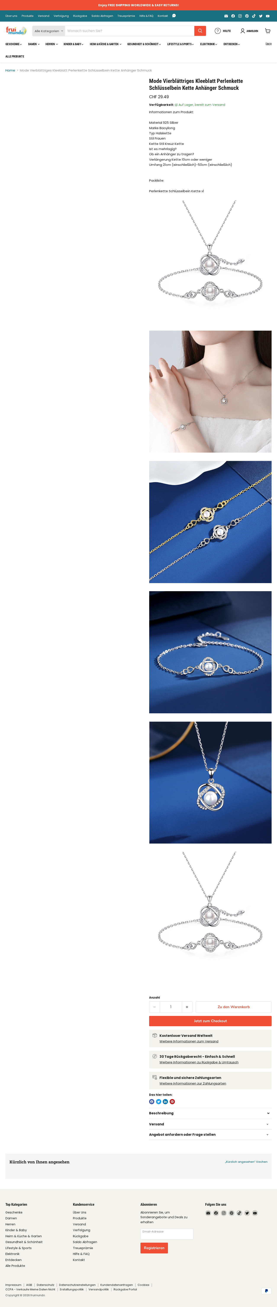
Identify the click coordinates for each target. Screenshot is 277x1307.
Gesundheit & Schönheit (143, 44)
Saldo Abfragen (102, 15)
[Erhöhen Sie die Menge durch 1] (187, 1006)
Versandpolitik (99, 1289)
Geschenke (12, 44)
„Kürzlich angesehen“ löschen (246, 1161)
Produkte (28, 15)
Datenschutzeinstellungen (77, 1285)
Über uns (11, 15)
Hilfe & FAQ (146, 15)
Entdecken (231, 44)
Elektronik (207, 44)
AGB (29, 1285)
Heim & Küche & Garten (104, 44)
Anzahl (154, 997)
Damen (32, 44)
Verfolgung (61, 15)
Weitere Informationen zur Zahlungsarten (192, 1083)
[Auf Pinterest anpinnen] (172, 1101)
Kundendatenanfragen (116, 1285)
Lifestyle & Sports (179, 44)
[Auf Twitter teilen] (158, 1101)
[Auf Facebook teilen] (151, 1101)
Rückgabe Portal (125, 1289)
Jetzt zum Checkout (210, 1020)
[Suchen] (200, 31)
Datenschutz (45, 1285)
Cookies (143, 1285)
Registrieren (154, 1247)
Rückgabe (80, 15)
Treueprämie (126, 15)
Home (10, 70)
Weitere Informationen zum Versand (188, 1041)
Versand (43, 15)
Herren (50, 44)
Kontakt (163, 15)
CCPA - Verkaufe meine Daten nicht (30, 1289)
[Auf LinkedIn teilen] (165, 1101)
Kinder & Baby (73, 44)
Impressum (13, 1285)
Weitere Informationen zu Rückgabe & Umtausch (198, 1062)
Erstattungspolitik (72, 1289)
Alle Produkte (14, 56)
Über (269, 44)
